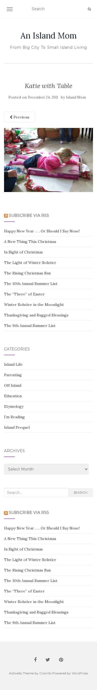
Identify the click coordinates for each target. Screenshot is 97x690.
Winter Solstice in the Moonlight (34, 304)
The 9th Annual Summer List (30, 325)
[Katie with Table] (48, 159)
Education (13, 395)
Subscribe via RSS (29, 215)
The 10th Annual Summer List (30, 283)
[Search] (89, 9)
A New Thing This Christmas (30, 241)
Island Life (13, 364)
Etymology (13, 406)
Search (80, 492)
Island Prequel (17, 427)
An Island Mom (48, 36)
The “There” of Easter (24, 294)
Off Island (12, 385)
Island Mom (76, 97)
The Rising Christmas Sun (27, 273)
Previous (20, 117)
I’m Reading (14, 416)
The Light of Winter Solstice (30, 262)
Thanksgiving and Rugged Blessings (36, 315)
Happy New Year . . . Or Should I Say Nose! (42, 231)
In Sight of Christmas (23, 252)
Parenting (13, 374)
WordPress (80, 673)
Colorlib (45, 673)
